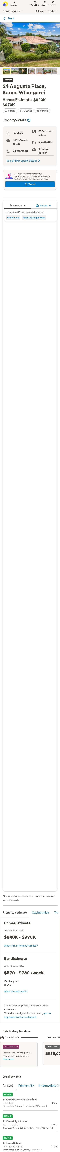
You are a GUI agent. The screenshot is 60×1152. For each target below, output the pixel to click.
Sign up (45, 5)
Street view (13, 217)
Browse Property (11, 11)
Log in (53, 5)
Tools (51, 11)
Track (31, 184)
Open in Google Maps (34, 217)
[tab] (17, 205)
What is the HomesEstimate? (21, 945)
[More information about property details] (29, 120)
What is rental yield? (16, 991)
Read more (8, 1059)
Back (11, 18)
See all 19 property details (21, 160)
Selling (39, 11)
